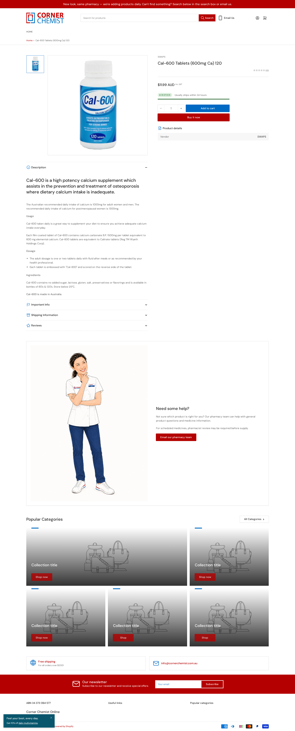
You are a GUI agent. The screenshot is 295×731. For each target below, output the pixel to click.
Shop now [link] (42, 577)
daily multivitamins (28, 723)
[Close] (51, 718)
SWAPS (161, 56)
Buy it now (193, 117)
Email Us (229, 18)
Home (29, 31)
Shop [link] (123, 637)
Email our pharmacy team (176, 437)
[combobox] (148, 18)
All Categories (252, 519)
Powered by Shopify (63, 726)
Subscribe (212, 684)
